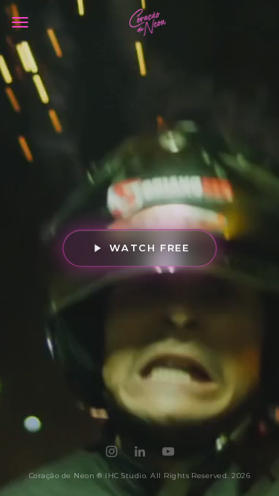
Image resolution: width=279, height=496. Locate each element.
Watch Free (149, 247)
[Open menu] (20, 22)
